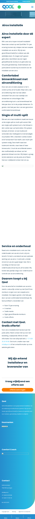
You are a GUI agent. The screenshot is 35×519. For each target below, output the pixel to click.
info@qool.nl (6, 344)
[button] (32, 6)
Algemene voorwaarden (24, 511)
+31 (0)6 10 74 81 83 (7, 498)
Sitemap (14, 511)
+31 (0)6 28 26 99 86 (7, 495)
